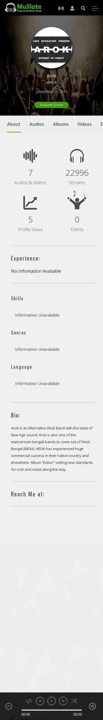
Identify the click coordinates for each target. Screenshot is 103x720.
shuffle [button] (74, 701)
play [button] (51, 701)
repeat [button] (29, 701)
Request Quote (51, 105)
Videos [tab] (84, 124)
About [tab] (14, 124)
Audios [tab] (36, 124)
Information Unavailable (37, 315)
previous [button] (40, 701)
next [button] (63, 701)
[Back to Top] (94, 684)
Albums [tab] (61, 124)
